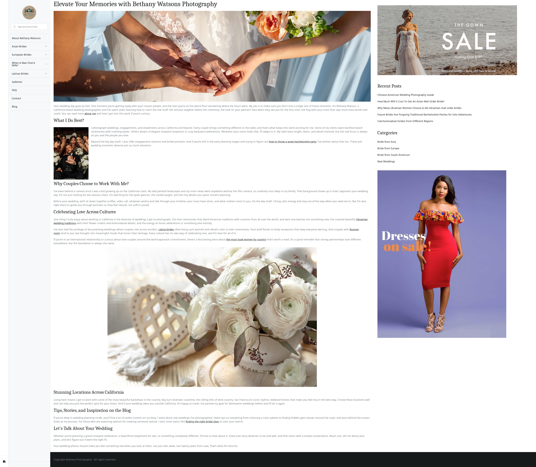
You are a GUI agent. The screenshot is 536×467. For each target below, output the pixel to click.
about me (90, 113)
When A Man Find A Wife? (23, 64)
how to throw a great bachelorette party (292, 141)
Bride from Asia (386, 141)
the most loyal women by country (246, 239)
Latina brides (166, 229)
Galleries (17, 81)
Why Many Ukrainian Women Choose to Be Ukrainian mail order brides (419, 108)
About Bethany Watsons (26, 38)
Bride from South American (393, 155)
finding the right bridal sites (202, 421)
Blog (14, 106)
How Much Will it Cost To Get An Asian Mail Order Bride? (410, 101)
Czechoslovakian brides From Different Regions (405, 121)
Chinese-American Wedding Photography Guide (405, 94)
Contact (16, 98)
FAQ (14, 90)
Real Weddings (386, 161)
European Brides (21, 54)
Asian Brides (19, 46)
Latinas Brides (20, 73)
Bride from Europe (388, 148)
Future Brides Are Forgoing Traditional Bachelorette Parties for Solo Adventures (424, 114)
